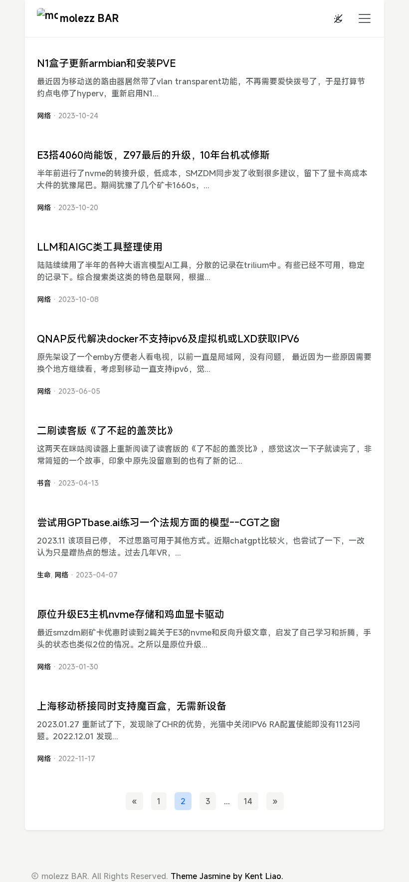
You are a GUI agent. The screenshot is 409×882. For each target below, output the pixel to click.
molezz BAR (89, 18)
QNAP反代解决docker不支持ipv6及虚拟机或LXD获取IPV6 (168, 338)
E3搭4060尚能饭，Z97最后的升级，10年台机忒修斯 (153, 155)
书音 (44, 483)
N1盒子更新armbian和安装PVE (106, 63)
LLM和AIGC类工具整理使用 (100, 247)
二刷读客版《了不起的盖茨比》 (107, 430)
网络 (44, 115)
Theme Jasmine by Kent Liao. (227, 876)
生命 (44, 575)
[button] (361, 18)
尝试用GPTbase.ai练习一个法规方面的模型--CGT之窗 (158, 522)
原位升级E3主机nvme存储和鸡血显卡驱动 (130, 614)
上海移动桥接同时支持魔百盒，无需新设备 (131, 706)
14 (248, 801)
